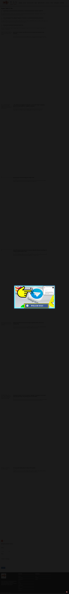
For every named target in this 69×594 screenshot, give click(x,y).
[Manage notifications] (67, 592)
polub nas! (37, 306)
